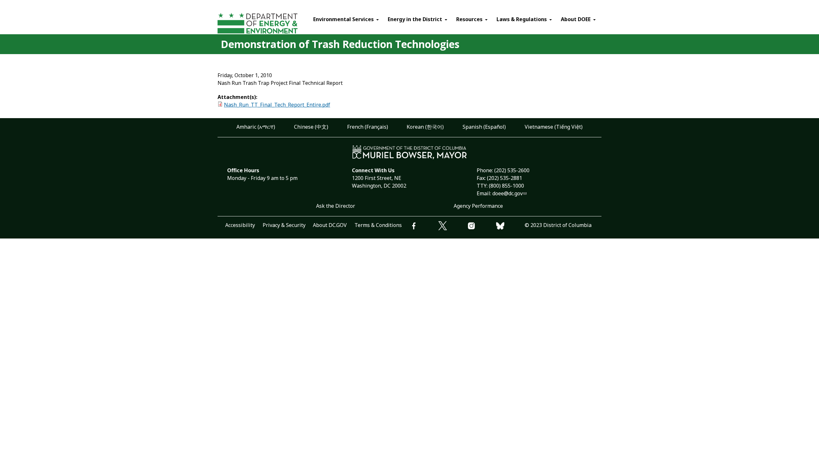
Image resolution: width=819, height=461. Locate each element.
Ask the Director (335, 205)
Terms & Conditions (378, 225)
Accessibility (240, 225)
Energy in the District (415, 19)
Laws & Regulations (522, 19)
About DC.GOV (330, 225)
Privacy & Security (284, 225)
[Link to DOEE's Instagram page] (481, 227)
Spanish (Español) (484, 126)
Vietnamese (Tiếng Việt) (554, 126)
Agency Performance (478, 205)
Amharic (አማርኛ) (255, 126)
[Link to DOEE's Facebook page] (424, 227)
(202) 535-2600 (511, 170)
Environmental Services (343, 19)
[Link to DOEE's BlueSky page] (510, 227)
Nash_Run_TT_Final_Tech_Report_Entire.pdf (277, 104)
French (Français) (367, 126)
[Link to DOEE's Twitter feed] (452, 226)
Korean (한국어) (425, 126)
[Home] (270, 24)
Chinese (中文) (311, 126)
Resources (469, 19)
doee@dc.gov (507, 193)
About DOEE (576, 19)
